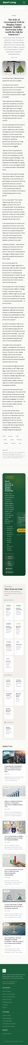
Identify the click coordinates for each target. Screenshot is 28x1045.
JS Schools (5, 1005)
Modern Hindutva (6, 1033)
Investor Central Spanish (8, 994)
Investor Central (6, 991)
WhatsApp (19, 439)
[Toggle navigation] (24, 2)
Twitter (17, 436)
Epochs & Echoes (6, 999)
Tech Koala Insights (7, 1021)
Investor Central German (8, 996)
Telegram (6, 443)
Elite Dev (4, 1007)
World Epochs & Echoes (8, 1026)
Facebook (10, 436)
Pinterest (13, 443)
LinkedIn (12, 439)
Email (20, 443)
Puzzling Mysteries (7, 1002)
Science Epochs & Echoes (9, 1023)
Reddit (5, 439)
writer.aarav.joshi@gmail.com (9, 981)
